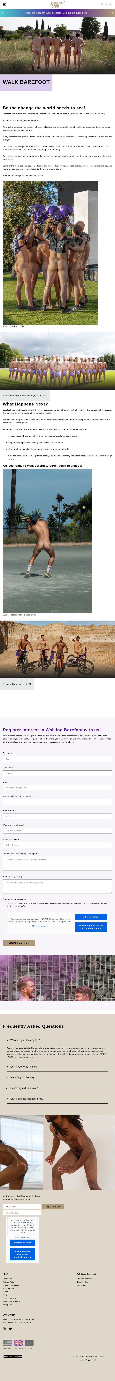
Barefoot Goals (83, 1282)
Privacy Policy (8, 1289)
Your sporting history (12, 876)
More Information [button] (40, 926)
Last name (8, 767)
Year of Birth (8, 810)
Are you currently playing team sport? (20, 853)
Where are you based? (13, 825)
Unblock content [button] (91, 917)
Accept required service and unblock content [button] (91, 926)
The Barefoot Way (84, 1279)
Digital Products (9, 1298)
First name (8, 753)
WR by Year (7, 1305)
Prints (5, 1295)
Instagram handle (11, 839)
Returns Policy (9, 1282)
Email (5, 782)
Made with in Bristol (88, 1360)
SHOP (5, 1292)
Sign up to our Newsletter (15, 899)
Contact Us (7, 1279)
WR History (81, 1285)
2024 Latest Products (11, 1301)
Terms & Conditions (11, 1285)
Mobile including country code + (18, 796)
